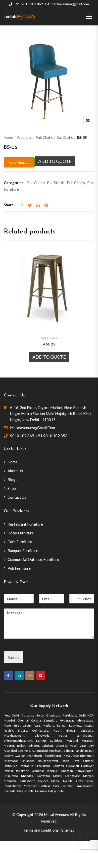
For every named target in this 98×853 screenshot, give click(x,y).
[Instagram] (29, 675)
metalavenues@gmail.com (70, 4)
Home (8, 137)
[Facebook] (8, 675)
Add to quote (55, 161)
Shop (12, 488)
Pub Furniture (19, 568)
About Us (15, 470)
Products (24, 137)
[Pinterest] (40, 675)
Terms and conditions (41, 830)
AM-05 (49, 345)
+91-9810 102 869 (28, 4)
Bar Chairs (65, 137)
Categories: (14, 182)
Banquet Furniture (23, 550)
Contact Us (17, 497)
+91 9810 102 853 (51, 435)
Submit (13, 657)
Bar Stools (56, 182)
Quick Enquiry (19, 162)
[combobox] (75, 598)
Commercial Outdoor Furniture (33, 559)
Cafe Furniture (20, 541)
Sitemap (68, 830)
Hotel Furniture (21, 533)
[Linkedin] (19, 675)
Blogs (12, 479)
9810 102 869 (22, 435)
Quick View (49, 319)
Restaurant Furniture (25, 524)
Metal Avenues (56, 814)
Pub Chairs (44, 137)
